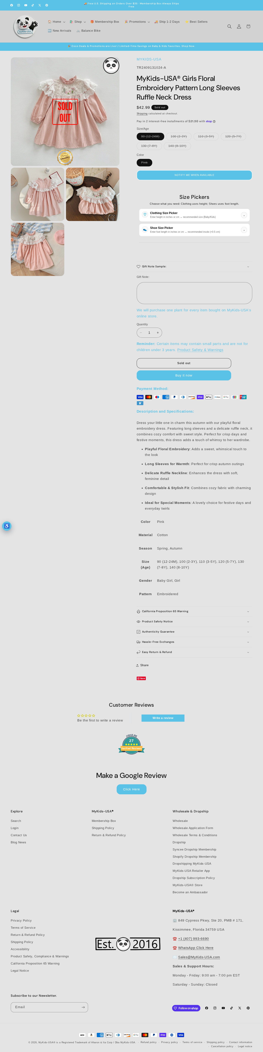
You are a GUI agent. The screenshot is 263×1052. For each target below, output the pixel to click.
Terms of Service (23, 927)
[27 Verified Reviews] (131, 760)
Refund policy (149, 1042)
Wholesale (180, 821)
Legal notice (245, 1046)
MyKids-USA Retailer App (191, 871)
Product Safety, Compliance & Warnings (40, 956)
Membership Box (104, 821)
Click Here (131, 789)
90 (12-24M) (152, 137)
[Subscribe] (83, 1007)
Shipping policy (216, 1042)
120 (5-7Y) (235, 137)
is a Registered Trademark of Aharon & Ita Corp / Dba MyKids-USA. (96, 1042)
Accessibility (20, 949)
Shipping (142, 113)
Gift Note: (143, 276)
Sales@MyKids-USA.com (199, 957)
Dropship (179, 842)
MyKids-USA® (46, 1042)
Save (142, 678)
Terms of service (192, 1042)
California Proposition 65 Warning (35, 963)
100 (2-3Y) (181, 137)
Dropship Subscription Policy (194, 878)
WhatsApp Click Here (196, 948)
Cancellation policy (222, 1046)
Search (16, 821)
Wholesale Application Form (193, 828)
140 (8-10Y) (179, 147)
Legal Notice (20, 970)
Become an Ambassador (190, 892)
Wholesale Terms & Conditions (195, 835)
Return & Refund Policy (109, 835)
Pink (146, 164)
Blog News (18, 842)
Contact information (240, 1042)
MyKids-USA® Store (187, 885)
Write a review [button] (163, 718)
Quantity (142, 324)
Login (15, 828)
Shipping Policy (103, 828)
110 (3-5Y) (208, 137)
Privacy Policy (21, 920)
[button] (56, 22)
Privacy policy (169, 1042)
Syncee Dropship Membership (194, 849)
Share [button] (144, 665)
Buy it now (183, 375)
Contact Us (19, 835)
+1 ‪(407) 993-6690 (193, 938)
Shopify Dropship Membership (194, 856)
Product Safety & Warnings (200, 350)
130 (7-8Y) (151, 147)
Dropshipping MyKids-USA (192, 864)
